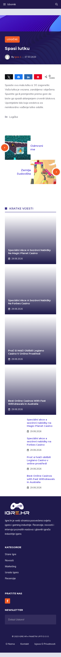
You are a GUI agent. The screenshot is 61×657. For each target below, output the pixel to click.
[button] (56, 4)
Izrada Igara (12, 572)
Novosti (9, 560)
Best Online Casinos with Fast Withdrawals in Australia (27, 402)
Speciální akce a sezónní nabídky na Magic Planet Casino (29, 252)
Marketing (10, 566)
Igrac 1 (17, 57)
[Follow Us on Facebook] (7, 601)
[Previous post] (4, 147)
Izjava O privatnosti (44, 643)
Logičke (12, 39)
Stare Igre (10, 554)
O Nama (10, 643)
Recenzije (10, 578)
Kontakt (24, 643)
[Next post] (56, 172)
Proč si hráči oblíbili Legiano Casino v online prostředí (26, 352)
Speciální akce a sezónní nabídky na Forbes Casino (29, 302)
